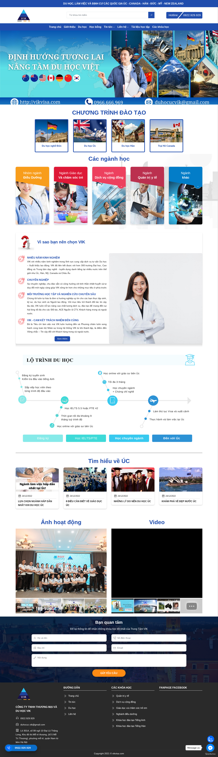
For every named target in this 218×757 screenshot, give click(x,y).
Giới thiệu (69, 27)
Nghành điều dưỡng (126, 714)
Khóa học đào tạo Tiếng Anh (130, 720)
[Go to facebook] (210, 748)
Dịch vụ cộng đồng (126, 702)
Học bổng (95, 27)
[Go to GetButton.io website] (210, 754)
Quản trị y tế (122, 695)
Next (211, 494)
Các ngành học (109, 158)
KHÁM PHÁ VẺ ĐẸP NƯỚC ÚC (179, 501)
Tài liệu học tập (140, 27)
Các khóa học (160, 27)
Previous (7, 494)
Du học (82, 27)
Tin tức (108, 27)
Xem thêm (62, 338)
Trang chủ (55, 27)
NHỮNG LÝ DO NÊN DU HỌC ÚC (132, 501)
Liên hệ (121, 27)
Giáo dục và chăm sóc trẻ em (131, 708)
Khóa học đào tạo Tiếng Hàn (131, 726)
